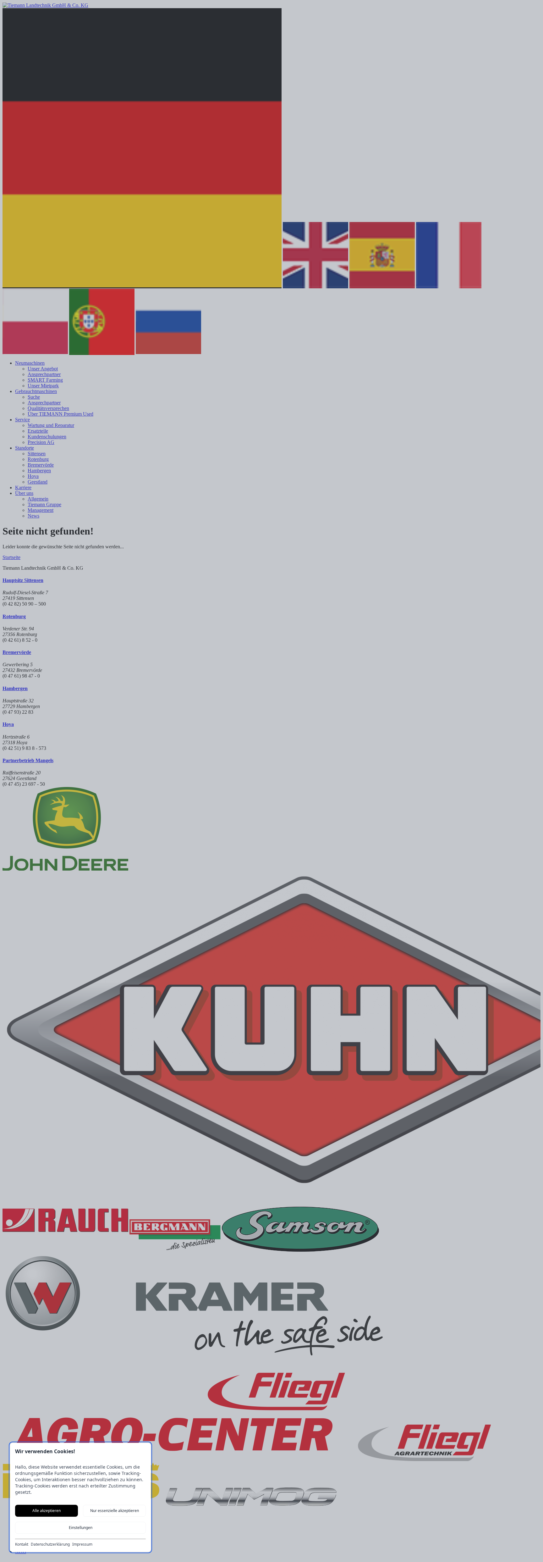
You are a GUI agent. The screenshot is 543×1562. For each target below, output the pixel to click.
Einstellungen (80, 1527)
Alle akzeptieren (46, 1510)
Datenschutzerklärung (50, 1544)
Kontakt (21, 1544)
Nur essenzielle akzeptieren (114, 1510)
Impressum (82, 1544)
